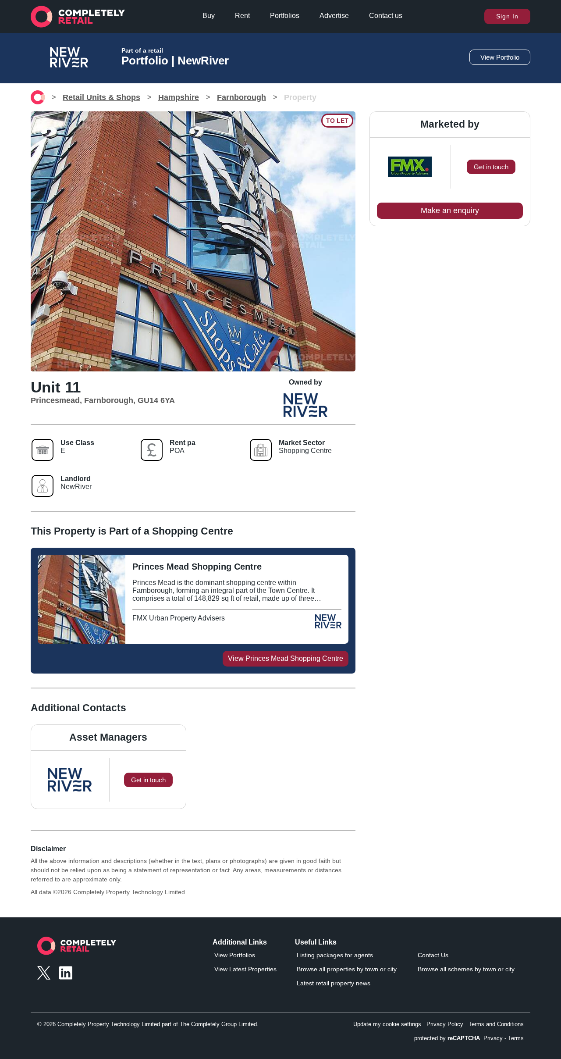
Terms (516, 1038)
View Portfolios (234, 955)
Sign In (507, 16)
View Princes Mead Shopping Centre (285, 658)
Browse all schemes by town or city (466, 969)
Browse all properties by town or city (347, 969)
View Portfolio (499, 57)
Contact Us (433, 955)
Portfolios (284, 15)
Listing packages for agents (335, 955)
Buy (208, 15)
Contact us (385, 15)
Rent (242, 15)
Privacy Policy (444, 1024)
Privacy (493, 1038)
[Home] (38, 97)
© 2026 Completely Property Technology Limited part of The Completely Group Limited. (148, 1024)
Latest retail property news (333, 983)
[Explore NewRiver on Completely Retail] (328, 625)
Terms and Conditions (496, 1024)
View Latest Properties (245, 969)
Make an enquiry (450, 210)
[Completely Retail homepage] (76, 948)
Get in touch (491, 167)
